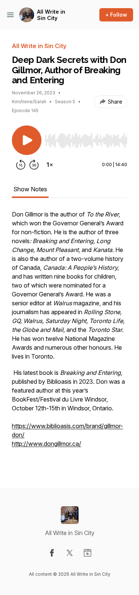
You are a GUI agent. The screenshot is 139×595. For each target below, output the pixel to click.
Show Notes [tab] (30, 189)
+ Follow (116, 14)
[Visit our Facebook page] (52, 553)
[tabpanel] (69, 337)
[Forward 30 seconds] (34, 164)
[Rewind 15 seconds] (21, 164)
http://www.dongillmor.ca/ (46, 443)
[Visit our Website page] (87, 553)
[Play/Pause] (27, 140)
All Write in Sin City (51, 15)
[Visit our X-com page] (69, 553)
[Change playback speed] (49, 164)
